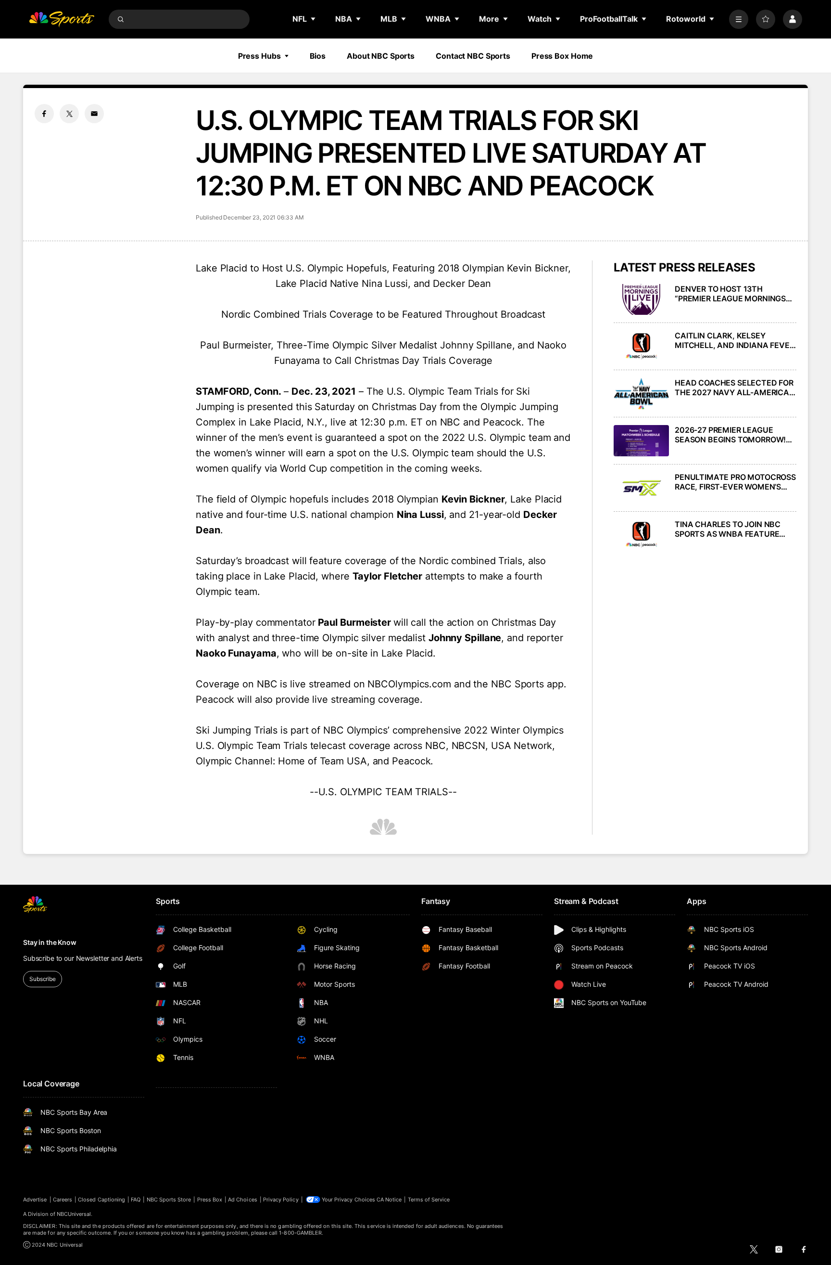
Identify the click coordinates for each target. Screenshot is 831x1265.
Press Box (210, 1199)
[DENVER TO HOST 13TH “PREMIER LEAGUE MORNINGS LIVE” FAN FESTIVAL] (641, 299)
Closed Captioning (101, 1199)
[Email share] (94, 113)
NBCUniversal (74, 1214)
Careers (62, 1199)
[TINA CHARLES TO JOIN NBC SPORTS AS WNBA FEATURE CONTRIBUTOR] (641, 535)
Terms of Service (429, 1199)
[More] (738, 19)
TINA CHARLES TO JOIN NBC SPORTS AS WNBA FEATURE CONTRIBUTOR (728, 529)
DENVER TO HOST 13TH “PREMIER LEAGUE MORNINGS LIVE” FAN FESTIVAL (730, 293)
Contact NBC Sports (473, 56)
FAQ (135, 1199)
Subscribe (42, 978)
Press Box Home (562, 56)
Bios (318, 56)
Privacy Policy (281, 1199)
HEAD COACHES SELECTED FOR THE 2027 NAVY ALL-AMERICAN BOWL (735, 387)
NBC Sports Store (169, 1199)
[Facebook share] (44, 113)
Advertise (35, 1199)
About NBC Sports (381, 56)
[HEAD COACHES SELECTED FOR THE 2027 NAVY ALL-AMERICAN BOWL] (641, 393)
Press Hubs (259, 56)
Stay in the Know (49, 942)
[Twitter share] (69, 113)
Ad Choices (242, 1199)
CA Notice (389, 1199)
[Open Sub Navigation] (313, 18)
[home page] (61, 19)
